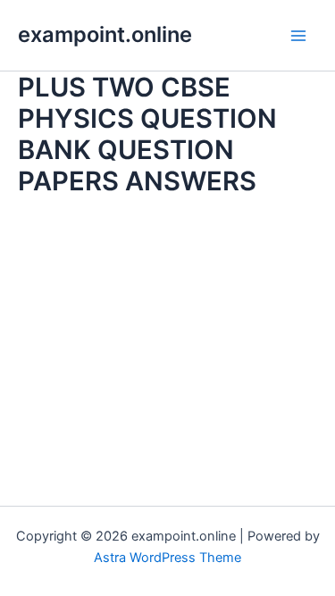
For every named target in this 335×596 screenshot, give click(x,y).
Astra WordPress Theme (167, 558)
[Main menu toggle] (298, 36)
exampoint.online (105, 34)
